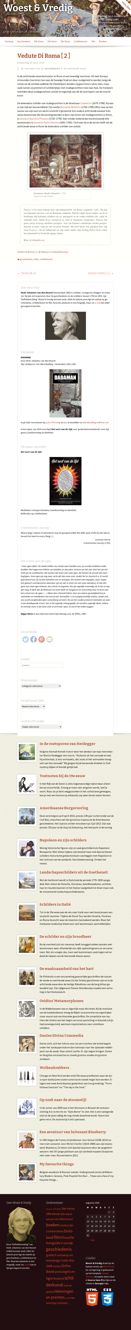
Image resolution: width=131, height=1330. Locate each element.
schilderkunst (81, 41)
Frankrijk (67, 1243)
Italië (36, 259)
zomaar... (63, 1303)
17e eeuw (57, 1209)
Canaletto (85, 103)
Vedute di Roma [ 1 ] (28, 251)
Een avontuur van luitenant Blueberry (73, 1132)
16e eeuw (49, 1209)
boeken (103, 41)
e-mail (97, 302)
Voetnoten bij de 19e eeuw (62, 776)
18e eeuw (39, 41)
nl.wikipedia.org (37, 240)
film (93, 41)
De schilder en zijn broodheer (65, 936)
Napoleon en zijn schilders (63, 840)
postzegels (63, 1271)
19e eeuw (52, 41)
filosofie (67, 1237)
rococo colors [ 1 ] (101, 273)
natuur (57, 1266)
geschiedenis (23, 41)
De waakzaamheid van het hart (67, 969)
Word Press (108, 1266)
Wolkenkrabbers (54, 1068)
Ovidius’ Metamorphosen (62, 1001)
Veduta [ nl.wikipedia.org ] (54, 251)
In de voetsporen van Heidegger (67, 744)
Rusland (58, 1278)
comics (64, 1225)
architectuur (64, 1219)
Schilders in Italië (55, 904)
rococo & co (26, 273)
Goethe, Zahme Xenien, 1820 (114, 29)
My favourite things (57, 1164)
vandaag (9, 41)
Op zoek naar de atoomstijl (63, 1100)
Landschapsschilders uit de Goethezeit (74, 872)
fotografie (53, 1243)
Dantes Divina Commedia (61, 1035)
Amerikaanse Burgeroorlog (64, 808)
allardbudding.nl (90, 422)
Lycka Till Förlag (52, 422)
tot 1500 (67, 1298)
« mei (92, 1240)
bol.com (105, 422)
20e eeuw (65, 41)
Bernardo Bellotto (70, 107)
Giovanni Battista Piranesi (33, 118)
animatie (50, 1219)
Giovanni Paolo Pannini (46, 122)
